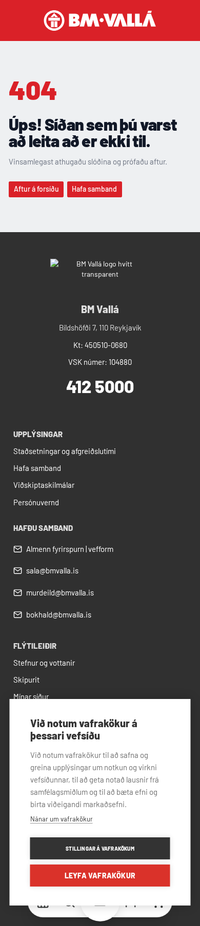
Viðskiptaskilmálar (43, 484)
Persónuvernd (36, 502)
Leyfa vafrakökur (100, 875)
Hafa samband (37, 467)
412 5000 (100, 386)
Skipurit (26, 679)
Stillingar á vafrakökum (100, 849)
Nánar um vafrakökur (61, 819)
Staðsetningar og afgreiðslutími (64, 451)
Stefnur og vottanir (44, 662)
